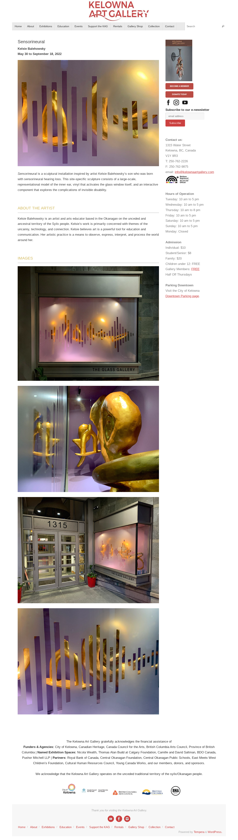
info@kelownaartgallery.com (194, 172)
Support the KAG (99, 827)
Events (80, 827)
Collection (154, 827)
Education (66, 827)
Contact (169, 827)
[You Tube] (111, 819)
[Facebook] (119, 819)
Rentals (119, 827)
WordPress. (215, 831)
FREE (195, 269)
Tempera (199, 831)
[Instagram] (127, 819)
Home (21, 827)
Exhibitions (48, 827)
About (33, 827)
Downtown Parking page (182, 296)
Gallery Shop (136, 827)
